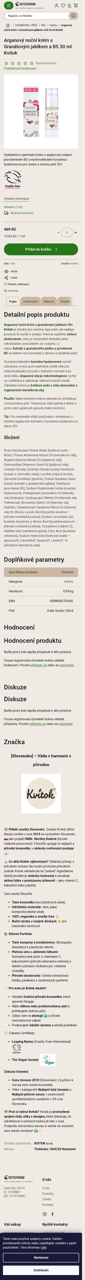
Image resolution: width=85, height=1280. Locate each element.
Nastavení (41, 1257)
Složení (11, 437)
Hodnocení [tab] (31, 301)
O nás (45, 1188)
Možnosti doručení (22, 213)
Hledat (73, 16)
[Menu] (8, 5)
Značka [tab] (65, 301)
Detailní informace (16, 199)
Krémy (68, 581)
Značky (46, 1199)
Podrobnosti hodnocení (20, 68)
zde (43, 1247)
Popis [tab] (13, 301)
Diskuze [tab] (49, 301)
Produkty (48, 1193)
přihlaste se (38, 665)
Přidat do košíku (38, 249)
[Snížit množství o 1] (58, 232)
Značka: (69, 263)
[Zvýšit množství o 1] (75, 232)
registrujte (67, 665)
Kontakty (47, 1204)
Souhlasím (41, 1270)
